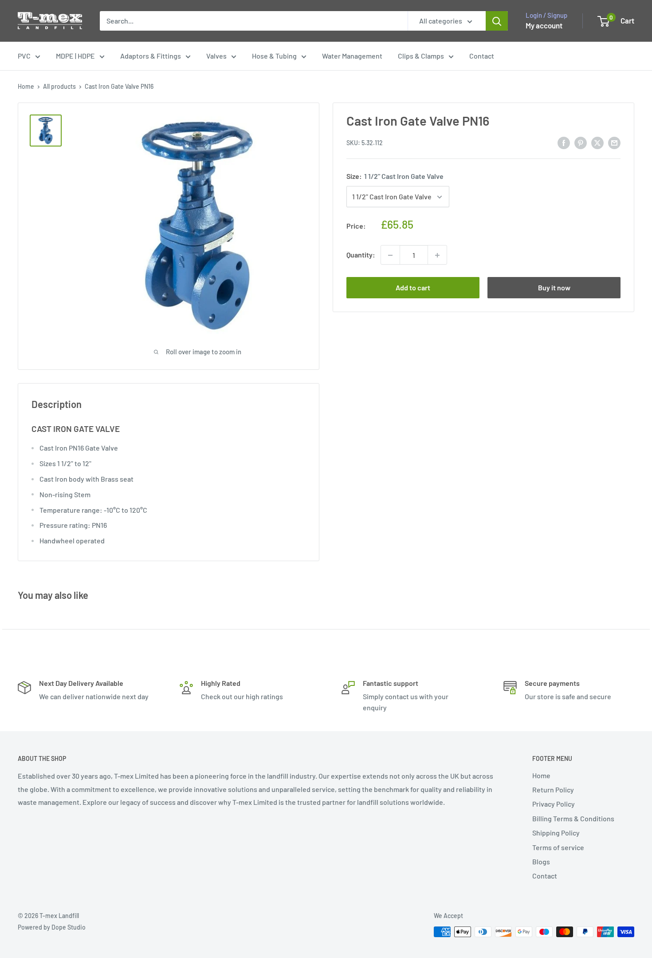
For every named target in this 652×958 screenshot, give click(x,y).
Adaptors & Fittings (150, 55)
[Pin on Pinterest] (580, 142)
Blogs (541, 861)
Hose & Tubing (274, 55)
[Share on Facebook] (564, 142)
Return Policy (553, 789)
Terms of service (558, 847)
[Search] (497, 21)
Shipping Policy (556, 832)
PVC (24, 55)
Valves (216, 55)
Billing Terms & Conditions (573, 818)
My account (544, 25)
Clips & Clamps (421, 55)
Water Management (352, 55)
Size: (395, 176)
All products (59, 86)
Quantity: (360, 255)
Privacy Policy (553, 804)
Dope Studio (68, 927)
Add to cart (413, 288)
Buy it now (554, 288)
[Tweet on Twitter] (597, 142)
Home (26, 86)
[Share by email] (614, 142)
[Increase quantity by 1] (437, 255)
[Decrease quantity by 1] (390, 255)
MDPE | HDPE (75, 55)
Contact (481, 55)
